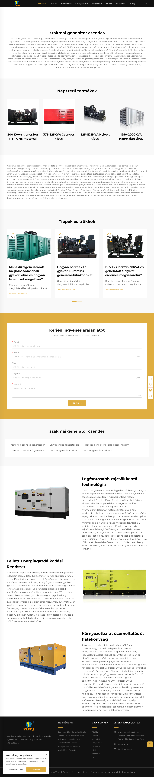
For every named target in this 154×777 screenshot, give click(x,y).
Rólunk (53, 3)
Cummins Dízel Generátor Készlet (72, 732)
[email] (150, 396)
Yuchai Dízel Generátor (67, 750)
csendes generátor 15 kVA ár (98, 450)
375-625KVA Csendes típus (59, 136)
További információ (18, 294)
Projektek (97, 3)
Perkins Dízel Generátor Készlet (71, 736)
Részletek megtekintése (23, 115)
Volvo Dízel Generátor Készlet (70, 739)
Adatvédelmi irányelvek (121, 772)
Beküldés (77, 403)
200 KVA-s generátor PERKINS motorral (22, 136)
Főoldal (42, 3)
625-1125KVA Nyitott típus (95, 136)
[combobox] (18, 357)
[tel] (150, 384)
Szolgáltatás (81, 3)
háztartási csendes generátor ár (28, 445)
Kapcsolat (121, 3)
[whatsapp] (150, 390)
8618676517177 (124, 744)
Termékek (66, 3)
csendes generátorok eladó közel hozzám (106, 445)
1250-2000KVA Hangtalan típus (131, 136)
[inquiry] (150, 379)
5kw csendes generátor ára (64, 445)
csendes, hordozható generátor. (28, 450)
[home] (16, 3)
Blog (132, 3)
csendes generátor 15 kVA (64, 450)
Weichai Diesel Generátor (68, 743)
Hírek (109, 3)
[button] (74, 301)
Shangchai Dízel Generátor (69, 746)
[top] (150, 744)
